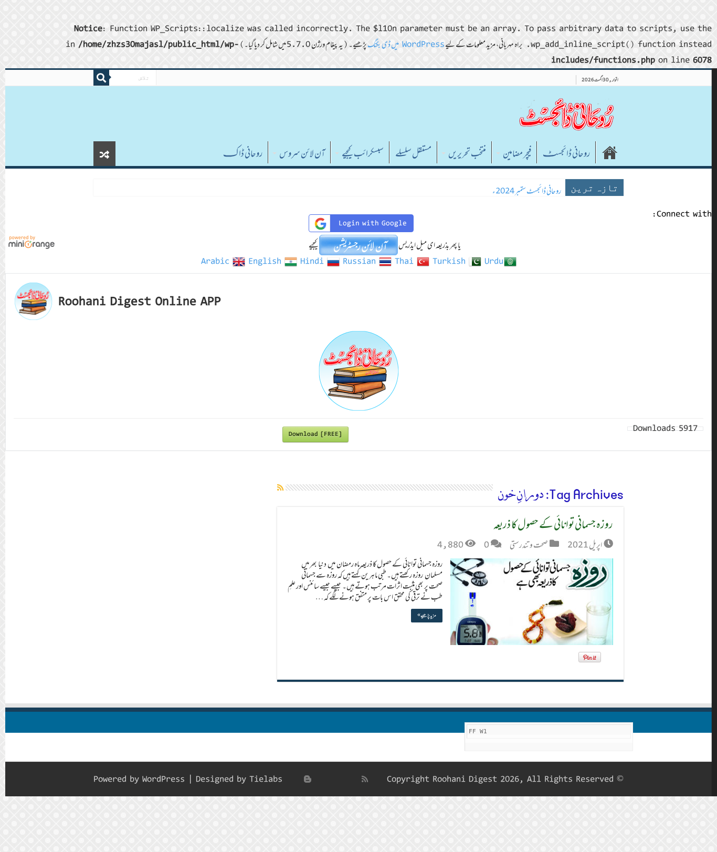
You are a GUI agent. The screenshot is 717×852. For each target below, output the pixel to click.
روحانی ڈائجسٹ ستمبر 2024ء (526, 191)
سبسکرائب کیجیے (363, 153)
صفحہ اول (610, 152)
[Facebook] (353, 779)
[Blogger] (307, 779)
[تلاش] (101, 78)
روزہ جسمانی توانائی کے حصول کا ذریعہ (553, 524)
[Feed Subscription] (280, 487)
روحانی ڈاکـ (242, 153)
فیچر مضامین (517, 153)
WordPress (163, 779)
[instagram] (296, 779)
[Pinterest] (330, 779)
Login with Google (373, 223)
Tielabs (265, 779)
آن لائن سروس (302, 153)
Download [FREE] (315, 434)
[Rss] (365, 779)
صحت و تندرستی (529, 545)
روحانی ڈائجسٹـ (566, 153)
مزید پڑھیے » (426, 615)
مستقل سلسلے (413, 153)
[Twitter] (342, 779)
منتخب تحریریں (467, 153)
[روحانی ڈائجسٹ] (566, 114)
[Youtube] (319, 779)
